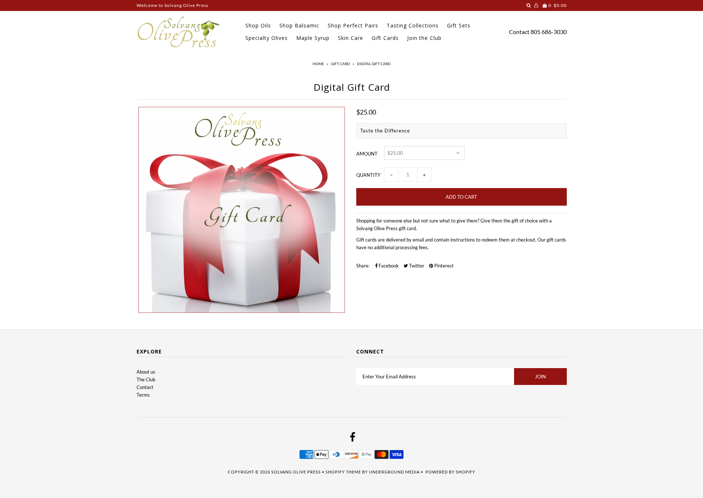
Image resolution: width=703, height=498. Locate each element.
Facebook (388, 266)
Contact (519, 31)
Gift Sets (458, 25)
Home (318, 63)
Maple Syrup (313, 37)
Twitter (416, 266)
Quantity (368, 175)
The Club (146, 379)
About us (146, 372)
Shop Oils (258, 25)
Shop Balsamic (299, 25)
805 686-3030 (549, 31)
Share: (362, 266)
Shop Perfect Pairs (353, 25)
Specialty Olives (266, 37)
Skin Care (350, 37)
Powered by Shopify (450, 471)
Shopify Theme (343, 471)
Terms (143, 395)
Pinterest (443, 266)
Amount (366, 154)
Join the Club (424, 37)
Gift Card (340, 63)
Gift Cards (385, 37)
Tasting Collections (413, 25)
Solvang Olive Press (296, 471)
